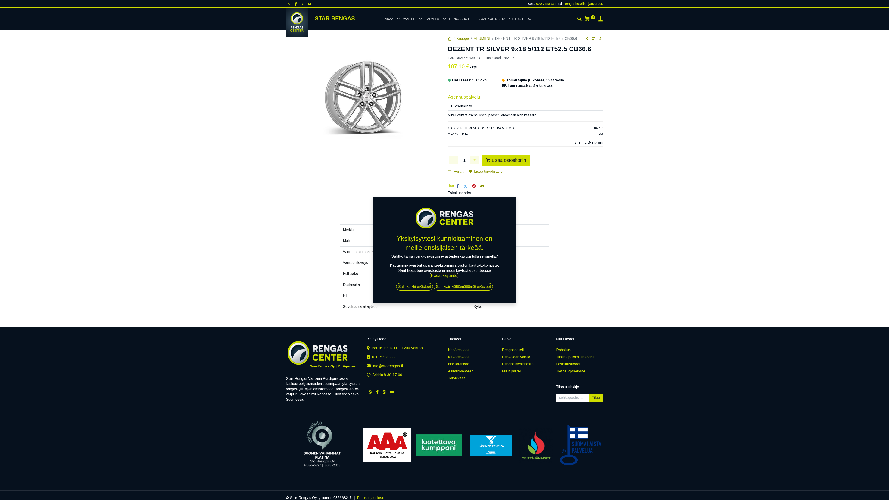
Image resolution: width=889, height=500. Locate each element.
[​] (370, 392)
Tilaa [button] (596, 398)
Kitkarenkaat (458, 357)
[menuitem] (463, 19)
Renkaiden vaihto (516, 357)
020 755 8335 (384, 357)
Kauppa (462, 39)
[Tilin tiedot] (600, 19)
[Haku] (579, 19)
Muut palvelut (513, 371)
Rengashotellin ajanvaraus (583, 4)
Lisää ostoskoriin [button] (509, 160)
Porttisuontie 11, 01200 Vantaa (397, 348)
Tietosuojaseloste (570, 371)
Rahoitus (563, 350)
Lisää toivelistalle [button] (488, 171)
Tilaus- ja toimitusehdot (575, 357)
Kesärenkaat (458, 350)
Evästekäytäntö (444, 276)
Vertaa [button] (459, 171)
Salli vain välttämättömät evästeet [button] (463, 287)
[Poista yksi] (453, 160)
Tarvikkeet (456, 378)
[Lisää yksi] (475, 160)
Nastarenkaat (459, 364)
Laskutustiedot (568, 364)
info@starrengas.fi (388, 366)
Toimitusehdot (459, 193)
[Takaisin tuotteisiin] (594, 38)
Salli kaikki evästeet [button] (414, 287)
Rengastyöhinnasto (518, 364)
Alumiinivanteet (460, 371)
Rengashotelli (513, 350)
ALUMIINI (482, 39)
